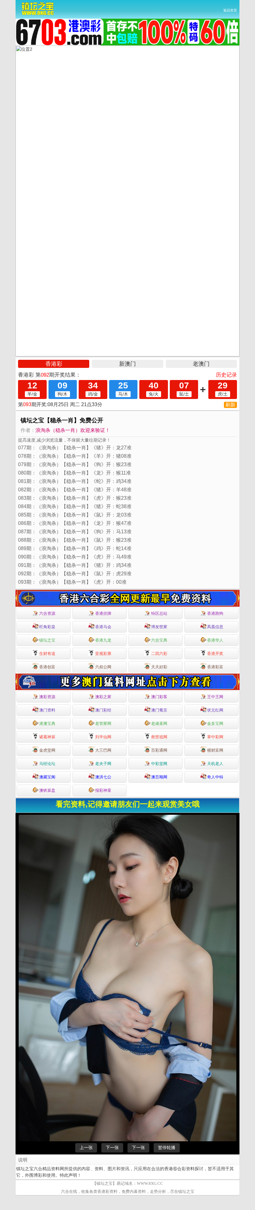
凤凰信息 (215, 626)
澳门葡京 (159, 710)
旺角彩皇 (47, 626)
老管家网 (103, 723)
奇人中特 (215, 777)
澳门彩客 (159, 696)
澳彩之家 (103, 696)
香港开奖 (215, 653)
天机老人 (215, 763)
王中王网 (215, 696)
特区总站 (159, 613)
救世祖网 (159, 737)
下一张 (112, 1147)
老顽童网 (159, 723)
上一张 (86, 1147)
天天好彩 (159, 667)
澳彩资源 (47, 696)
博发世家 (159, 626)
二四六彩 (159, 653)
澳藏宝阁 (47, 777)
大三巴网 (103, 750)
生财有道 (47, 653)
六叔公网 (103, 667)
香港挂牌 (103, 613)
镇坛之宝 (47, 640)
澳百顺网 (159, 777)
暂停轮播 (166, 1147)
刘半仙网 (103, 737)
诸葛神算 (47, 737)
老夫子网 (103, 763)
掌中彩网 (215, 737)
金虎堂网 (47, 750)
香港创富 (47, 667)
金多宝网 (215, 723)
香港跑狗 (215, 613)
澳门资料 (47, 710)
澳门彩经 (103, 710)
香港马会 (103, 626)
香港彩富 (215, 667)
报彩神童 (103, 790)
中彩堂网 (159, 763)
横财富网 (215, 750)
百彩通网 (159, 750)
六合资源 (47, 613)
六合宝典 (159, 640)
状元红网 (215, 710)
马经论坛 (47, 763)
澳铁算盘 (47, 790)
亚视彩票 (103, 653)
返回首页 (230, 10)
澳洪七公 (103, 777)
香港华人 (215, 640)
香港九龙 (103, 640)
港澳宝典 (47, 723)
